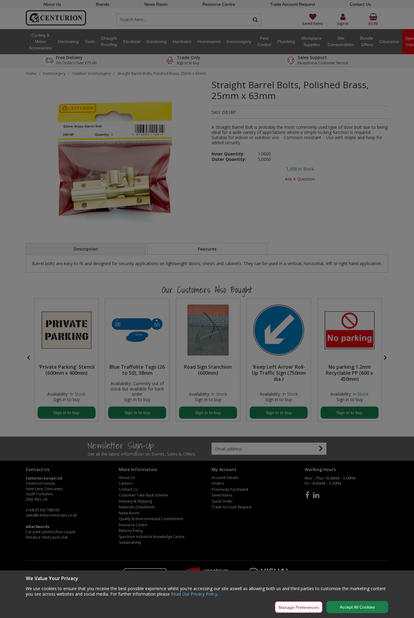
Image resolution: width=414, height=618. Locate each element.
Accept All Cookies (357, 607)
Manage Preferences (299, 607)
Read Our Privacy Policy (194, 594)
